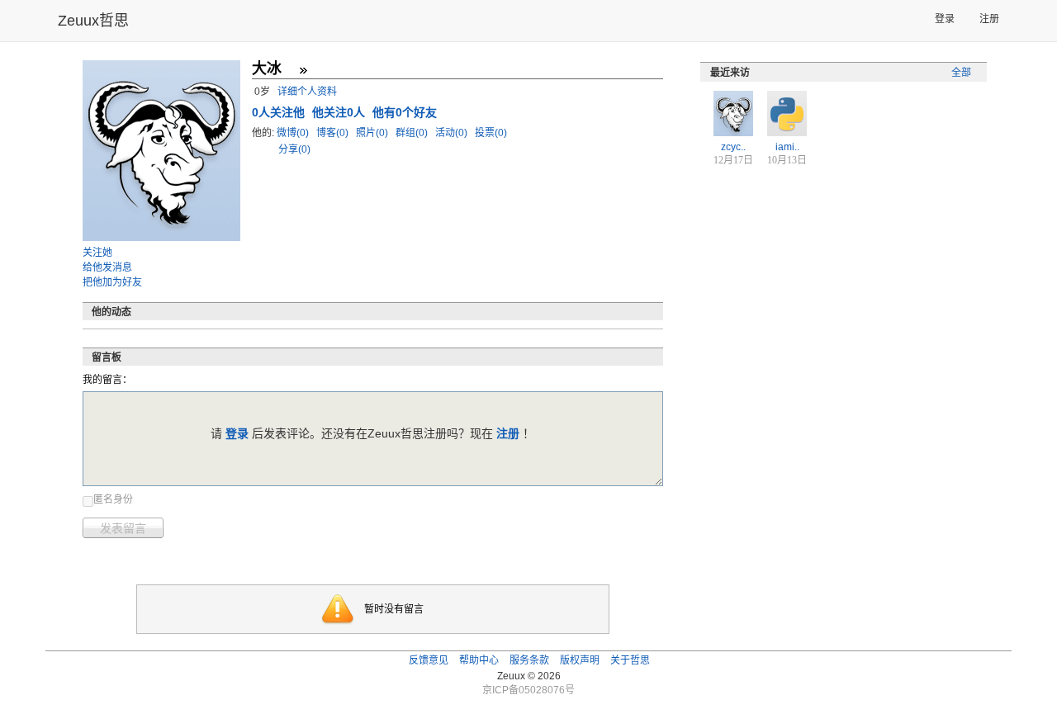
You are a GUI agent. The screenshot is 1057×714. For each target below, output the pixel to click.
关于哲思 (630, 660)
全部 (961, 72)
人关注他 (280, 112)
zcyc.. (733, 147)
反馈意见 (428, 660)
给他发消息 (107, 267)
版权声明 (580, 660)
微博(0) (294, 133)
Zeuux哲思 (93, 20)
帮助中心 (479, 660)
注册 (989, 19)
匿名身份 (113, 499)
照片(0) (373, 133)
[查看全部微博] (303, 70)
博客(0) (333, 133)
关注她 (97, 252)
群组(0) (413, 133)
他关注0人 (340, 112)
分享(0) (294, 149)
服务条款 (529, 660)
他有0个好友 (404, 112)
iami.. (787, 147)
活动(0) (452, 133)
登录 (945, 19)
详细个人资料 (307, 91)
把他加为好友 (112, 282)
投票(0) (491, 133)
